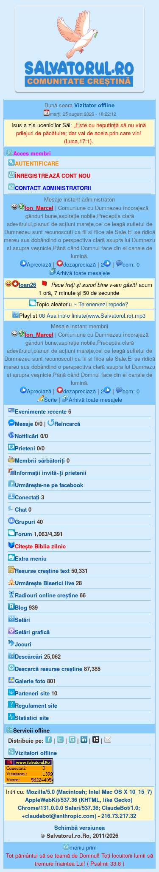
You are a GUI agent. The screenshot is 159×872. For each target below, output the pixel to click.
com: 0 (131, 264)
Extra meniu (31, 558)
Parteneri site (32, 693)
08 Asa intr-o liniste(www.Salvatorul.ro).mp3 (92, 315)
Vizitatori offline (36, 753)
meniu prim (83, 847)
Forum (23, 534)
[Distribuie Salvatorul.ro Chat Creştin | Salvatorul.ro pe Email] (107, 740)
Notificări (27, 436)
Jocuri (23, 644)
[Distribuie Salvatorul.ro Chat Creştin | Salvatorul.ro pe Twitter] (60, 740)
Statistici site (32, 718)
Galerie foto (30, 681)
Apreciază (39, 264)
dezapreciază (79, 264)
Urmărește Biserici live (44, 583)
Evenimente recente (41, 411)
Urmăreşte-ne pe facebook (49, 485)
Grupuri (25, 522)
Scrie (50, 399)
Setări (22, 620)
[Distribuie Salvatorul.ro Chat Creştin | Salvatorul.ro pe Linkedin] (84, 740)
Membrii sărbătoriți (40, 460)
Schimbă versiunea (79, 827)
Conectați (27, 497)
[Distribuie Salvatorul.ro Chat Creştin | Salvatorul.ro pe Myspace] (95, 740)
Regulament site (36, 705)
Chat (21, 509)
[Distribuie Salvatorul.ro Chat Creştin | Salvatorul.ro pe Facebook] (48, 740)
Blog (21, 607)
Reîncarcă (67, 424)
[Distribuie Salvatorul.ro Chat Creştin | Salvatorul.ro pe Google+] (72, 740)
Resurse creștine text (42, 571)
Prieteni (25, 448)
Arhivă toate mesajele (83, 273)
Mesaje (24, 424)
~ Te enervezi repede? (100, 304)
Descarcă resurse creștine (48, 669)
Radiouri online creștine (46, 595)
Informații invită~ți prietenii (50, 473)
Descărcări (28, 656)
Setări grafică (32, 632)
